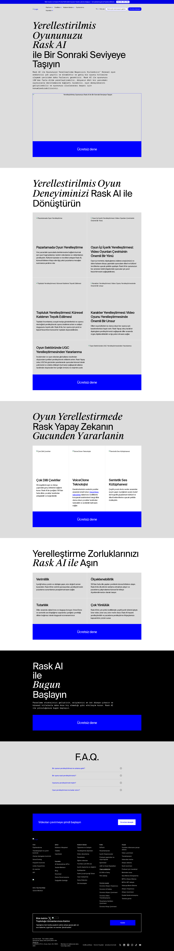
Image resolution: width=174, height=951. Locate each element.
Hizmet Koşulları (99, 945)
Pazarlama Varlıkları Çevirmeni (106, 902)
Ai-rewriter (36, 869)
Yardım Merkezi (60, 867)
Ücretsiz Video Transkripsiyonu (105, 897)
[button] (49, 7)
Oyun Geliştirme (82, 877)
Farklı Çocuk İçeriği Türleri (86, 873)
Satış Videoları (82, 880)
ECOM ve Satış (105, 872)
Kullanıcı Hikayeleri (61, 847)
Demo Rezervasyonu (62, 877)
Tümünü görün (126, 898)
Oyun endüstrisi (105, 869)
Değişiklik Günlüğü (61, 880)
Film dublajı (103, 876)
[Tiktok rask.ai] (136, 945)
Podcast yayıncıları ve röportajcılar (107, 858)
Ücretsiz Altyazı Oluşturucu (109, 886)
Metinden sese (127, 872)
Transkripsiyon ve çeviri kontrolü (41, 852)
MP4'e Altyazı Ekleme (129, 879)
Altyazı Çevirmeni (128, 892)
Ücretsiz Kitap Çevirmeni (108, 906)
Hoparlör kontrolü (39, 862)
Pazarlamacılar (105, 851)
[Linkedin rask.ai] (124, 945)
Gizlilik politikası (87, 945)
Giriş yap (102, 9)
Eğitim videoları (82, 860)
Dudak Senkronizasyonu (130, 895)
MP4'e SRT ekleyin (128, 882)
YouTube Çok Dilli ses (84, 864)
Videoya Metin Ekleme (129, 885)
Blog (56, 870)
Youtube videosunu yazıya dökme (131, 848)
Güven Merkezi (38, 890)
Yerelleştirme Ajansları (85, 851)
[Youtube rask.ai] (140, 945)
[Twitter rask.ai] (120, 945)
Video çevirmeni (127, 853)
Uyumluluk (58, 854)
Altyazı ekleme (127, 862)
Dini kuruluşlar (82, 883)
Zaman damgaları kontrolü (42, 856)
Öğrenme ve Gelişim (84, 847)
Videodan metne (127, 859)
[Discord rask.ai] (128, 945)
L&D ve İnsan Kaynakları (108, 866)
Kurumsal (58, 874)
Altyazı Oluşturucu (128, 889)
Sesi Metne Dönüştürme (130, 876)
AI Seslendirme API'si (62, 864)
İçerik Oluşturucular (106, 854)
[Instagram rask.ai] (132, 945)
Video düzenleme (83, 854)
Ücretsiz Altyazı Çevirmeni (108, 892)
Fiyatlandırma (80, 7)
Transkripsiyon (127, 856)
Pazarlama (81, 857)
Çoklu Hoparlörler (39, 866)
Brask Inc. (36, 942)
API (34, 872)
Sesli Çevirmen (127, 866)
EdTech (102, 847)
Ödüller (57, 851)
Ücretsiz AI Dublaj (106, 889)
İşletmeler (103, 862)
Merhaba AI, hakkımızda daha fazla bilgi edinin (70, 945)
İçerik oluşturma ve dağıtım (86, 867)
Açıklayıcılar (81, 870)
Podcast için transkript (129, 869)
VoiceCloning (37, 859)
